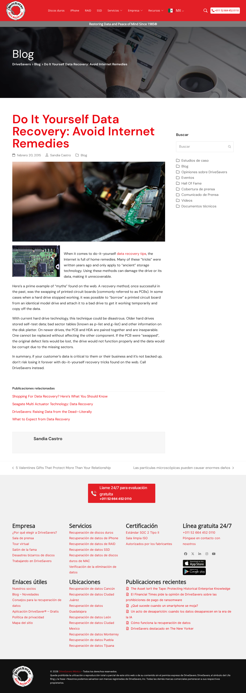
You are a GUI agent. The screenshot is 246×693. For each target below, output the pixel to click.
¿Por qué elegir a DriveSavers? (34, 532)
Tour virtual (20, 544)
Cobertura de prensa (198, 189)
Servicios (113, 10)
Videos (186, 200)
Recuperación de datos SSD (89, 549)
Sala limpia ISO (137, 538)
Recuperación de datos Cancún (92, 588)
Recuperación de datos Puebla (91, 640)
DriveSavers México (70, 671)
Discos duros (56, 10)
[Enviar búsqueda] (229, 147)
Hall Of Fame (191, 183)
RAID (88, 10)
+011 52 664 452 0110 (199, 532)
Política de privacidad (28, 617)
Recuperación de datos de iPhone (93, 538)
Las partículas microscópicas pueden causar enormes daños (181, 468)
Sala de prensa (23, 538)
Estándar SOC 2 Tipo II (142, 532)
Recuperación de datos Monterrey (94, 634)
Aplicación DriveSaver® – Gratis (35, 611)
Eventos (187, 177)
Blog (37, 64)
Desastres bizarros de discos (33, 555)
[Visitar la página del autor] (23, 442)
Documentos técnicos (198, 206)
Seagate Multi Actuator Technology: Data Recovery (52, 404)
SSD (99, 10)
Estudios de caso (195, 160)
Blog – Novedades (25, 594)
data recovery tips (131, 253)
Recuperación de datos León (90, 617)
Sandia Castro (60, 155)
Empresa (133, 10)
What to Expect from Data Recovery (41, 419)
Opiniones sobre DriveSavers (204, 172)
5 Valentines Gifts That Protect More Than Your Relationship (61, 468)
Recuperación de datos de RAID (92, 544)
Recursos (154, 10)
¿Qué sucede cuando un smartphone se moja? (164, 606)
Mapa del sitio (22, 623)
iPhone (74, 10)
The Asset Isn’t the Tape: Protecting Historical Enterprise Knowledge (180, 588)
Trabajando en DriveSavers (32, 561)
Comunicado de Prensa (200, 194)
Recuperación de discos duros (91, 532)
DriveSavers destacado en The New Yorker (162, 628)
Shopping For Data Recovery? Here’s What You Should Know (60, 396)
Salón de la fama (24, 549)
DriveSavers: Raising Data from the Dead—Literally (52, 411)
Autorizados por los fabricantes (149, 544)
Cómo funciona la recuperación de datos (160, 623)
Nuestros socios (24, 588)
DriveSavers (21, 64)
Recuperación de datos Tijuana (91, 645)
